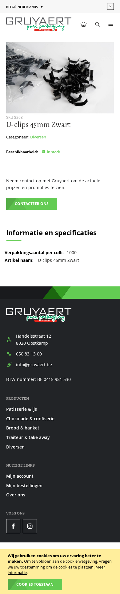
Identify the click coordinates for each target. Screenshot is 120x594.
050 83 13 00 (29, 354)
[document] (61, 571)
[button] (25, 7)
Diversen (38, 137)
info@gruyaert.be (34, 364)
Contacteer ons (32, 203)
